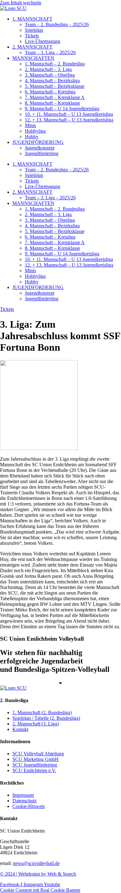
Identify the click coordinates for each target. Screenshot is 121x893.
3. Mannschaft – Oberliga (50, 75)
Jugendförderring (41, 153)
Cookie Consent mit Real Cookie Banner (40, 890)
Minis (30, 125)
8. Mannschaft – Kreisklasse (52, 103)
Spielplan (34, 30)
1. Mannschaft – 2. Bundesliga (55, 63)
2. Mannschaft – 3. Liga (48, 69)
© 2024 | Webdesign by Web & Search (38, 873)
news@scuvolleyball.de (36, 863)
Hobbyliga (35, 131)
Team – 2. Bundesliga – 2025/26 (57, 24)
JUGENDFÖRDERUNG (38, 142)
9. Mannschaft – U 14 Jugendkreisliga (62, 108)
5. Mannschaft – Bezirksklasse (54, 86)
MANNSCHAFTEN (33, 58)
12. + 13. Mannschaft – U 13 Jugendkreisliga (69, 119)
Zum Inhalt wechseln (20, 2)
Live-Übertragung (42, 41)
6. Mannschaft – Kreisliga (50, 91)
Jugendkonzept (39, 147)
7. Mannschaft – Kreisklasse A (55, 97)
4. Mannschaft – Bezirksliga (52, 80)
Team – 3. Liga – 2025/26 (50, 52)
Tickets (32, 35)
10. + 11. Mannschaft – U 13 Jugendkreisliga (69, 114)
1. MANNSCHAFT (32, 18)
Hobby (31, 136)
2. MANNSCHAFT (32, 47)
